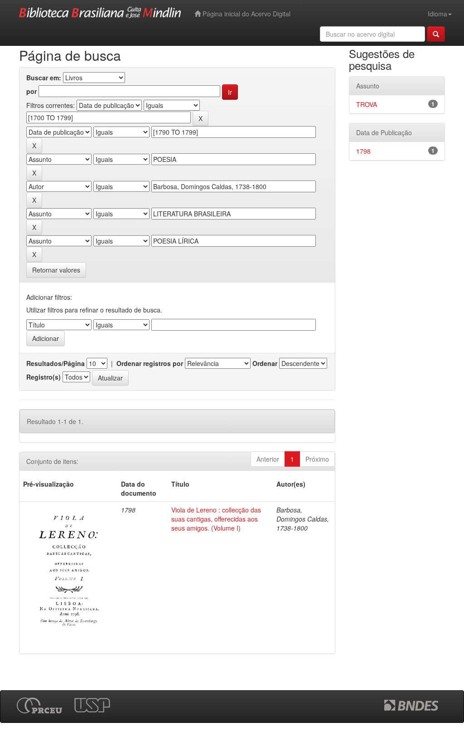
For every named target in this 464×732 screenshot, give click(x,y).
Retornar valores (56, 269)
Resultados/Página (55, 363)
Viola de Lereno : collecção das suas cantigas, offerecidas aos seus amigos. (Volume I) (216, 518)
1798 (363, 151)
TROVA (366, 104)
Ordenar (264, 363)
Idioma (437, 13)
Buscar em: (43, 77)
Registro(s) (43, 376)
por (31, 91)
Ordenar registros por (149, 363)
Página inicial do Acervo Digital (245, 13)
